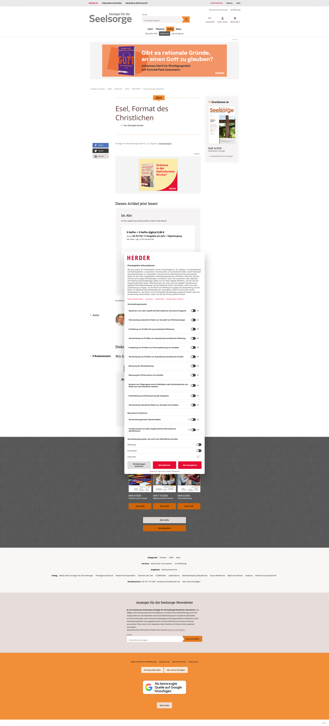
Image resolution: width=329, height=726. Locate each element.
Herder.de (93, 3)
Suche (144, 14)
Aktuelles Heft (151, 33)
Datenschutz (164, 662)
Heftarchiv (164, 33)
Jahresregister (178, 33)
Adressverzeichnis (169, 569)
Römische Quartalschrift (265, 575)
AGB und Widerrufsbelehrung (144, 662)
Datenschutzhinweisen (176, 630)
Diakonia (249, 575)
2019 (127, 89)
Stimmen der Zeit (145, 575)
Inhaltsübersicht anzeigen (221, 156)
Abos (178, 28)
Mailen (101, 156)
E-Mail (129, 635)
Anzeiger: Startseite (98, 89)
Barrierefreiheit (179, 662)
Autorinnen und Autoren (218, 10)
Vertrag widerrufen (152, 670)
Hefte (170, 28)
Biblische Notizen (235, 575)
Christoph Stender (135, 125)
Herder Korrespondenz (125, 575)
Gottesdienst (174, 575)
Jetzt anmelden (192, 639)
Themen (160, 28)
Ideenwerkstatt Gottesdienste (194, 575)
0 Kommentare (165, 143)
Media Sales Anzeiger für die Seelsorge (76, 575)
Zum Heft (140, 506)
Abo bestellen (164, 528)
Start (150, 28)
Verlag (229, 3)
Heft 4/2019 (136, 89)
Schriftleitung (235, 10)
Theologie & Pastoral (112, 3)
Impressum (193, 662)
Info (238, 3)
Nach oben (164, 705)
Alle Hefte (164, 520)
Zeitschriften (216, 3)
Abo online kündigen (191, 581)
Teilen (100, 145)
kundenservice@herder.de (168, 581)
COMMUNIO (161, 575)
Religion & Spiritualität (137, 3)
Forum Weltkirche (217, 575)
